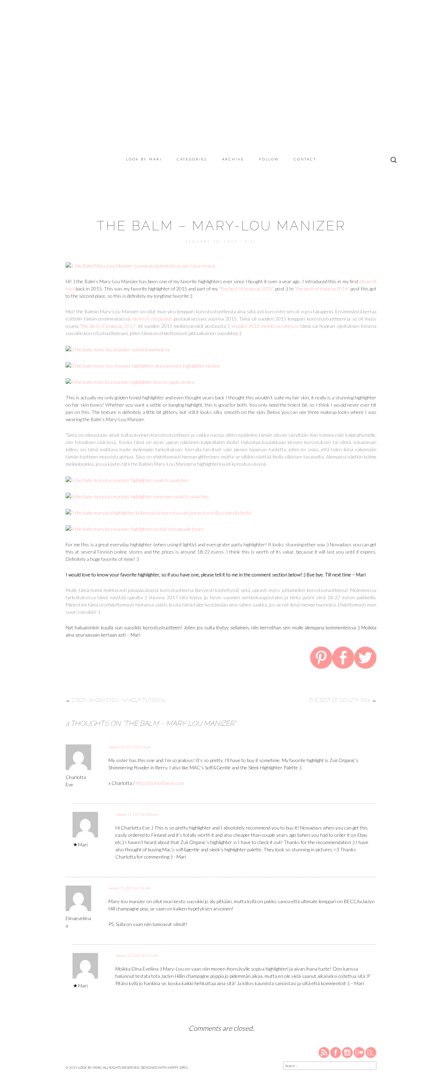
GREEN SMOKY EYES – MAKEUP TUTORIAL (116, 700)
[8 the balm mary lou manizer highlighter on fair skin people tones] (135, 528)
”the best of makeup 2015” (246, 288)
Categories (192, 159)
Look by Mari (144, 159)
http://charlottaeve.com (160, 783)
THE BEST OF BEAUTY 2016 (342, 700)
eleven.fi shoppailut (152, 319)
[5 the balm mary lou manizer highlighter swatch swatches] (127, 479)
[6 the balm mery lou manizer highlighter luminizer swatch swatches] (137, 496)
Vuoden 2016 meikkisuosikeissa (265, 326)
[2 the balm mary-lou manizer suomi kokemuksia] (118, 349)
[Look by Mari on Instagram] (347, 1052)
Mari (83, 844)
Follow (269, 159)
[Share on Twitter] (365, 659)
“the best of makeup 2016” (322, 288)
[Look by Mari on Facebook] (336, 1052)
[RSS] (324, 1052)
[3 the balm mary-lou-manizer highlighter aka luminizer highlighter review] (143, 365)
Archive (233, 159)
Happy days (178, 1067)
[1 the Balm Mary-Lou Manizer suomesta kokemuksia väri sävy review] (140, 265)
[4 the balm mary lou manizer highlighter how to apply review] (130, 381)
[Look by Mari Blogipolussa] (370, 1052)
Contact (305, 159)
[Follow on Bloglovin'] (359, 1052)
